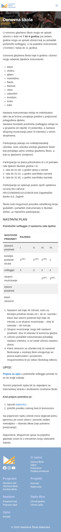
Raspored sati (10, 501)
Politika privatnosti (39, 471)
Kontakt (6, 516)
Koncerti (34, 483)
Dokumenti (35, 468)
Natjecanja (35, 487)
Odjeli (33, 465)
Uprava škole (37, 462)
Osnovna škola (10, 486)
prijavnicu (21, 404)
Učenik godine (37, 501)
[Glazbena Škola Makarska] (8, 5)
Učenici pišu (36, 505)
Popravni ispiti (10, 505)
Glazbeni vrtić (10, 483)
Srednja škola (10, 489)
